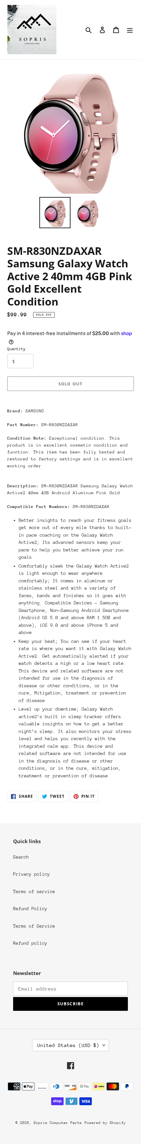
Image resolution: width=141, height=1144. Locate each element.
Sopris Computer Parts (58, 1123)
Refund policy (30, 943)
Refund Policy (30, 908)
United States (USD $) (68, 1045)
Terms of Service (34, 926)
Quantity (16, 349)
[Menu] (130, 30)
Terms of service (34, 891)
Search (21, 857)
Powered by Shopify (105, 1123)
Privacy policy (31, 874)
